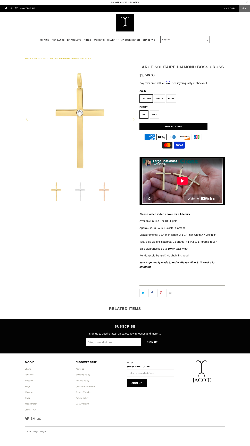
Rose (171, 98)
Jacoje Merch (31, 404)
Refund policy (82, 398)
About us (80, 369)
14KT (144, 114)
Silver (27, 398)
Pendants (29, 375)
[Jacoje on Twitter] (5, 8)
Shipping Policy (83, 375)
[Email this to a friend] (170, 293)
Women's (29, 392)
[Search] (206, 39)
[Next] (133, 119)
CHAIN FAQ (30, 410)
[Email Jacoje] (16, 8)
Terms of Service (83, 392)
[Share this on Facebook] (152, 293)
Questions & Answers (85, 386)
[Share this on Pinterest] (161, 293)
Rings (27, 386)
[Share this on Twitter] (143, 293)
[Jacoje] (125, 23)
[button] (113, 40)
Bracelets (29, 380)
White (159, 98)
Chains (28, 369)
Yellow (146, 98)
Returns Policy (82, 380)
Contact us (27, 8)
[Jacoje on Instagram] (11, 8)
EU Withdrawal (82, 404)
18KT (154, 114)
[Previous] (27, 119)
